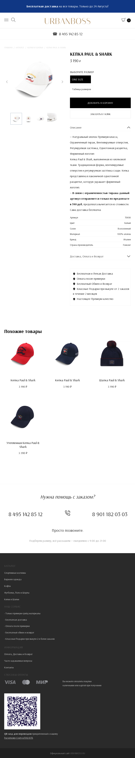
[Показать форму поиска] (14, 20)
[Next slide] (62, 82)
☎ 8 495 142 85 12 (67, 33)
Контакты (9, 667)
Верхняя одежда (12, 579)
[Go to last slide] (7, 82)
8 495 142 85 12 (25, 514)
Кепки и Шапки (11, 599)
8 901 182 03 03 (109, 514)
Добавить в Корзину (100, 102)
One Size (77, 79)
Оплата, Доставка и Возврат (18, 654)
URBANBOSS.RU (77, 753)
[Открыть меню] (6, 20)
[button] (16, 118)
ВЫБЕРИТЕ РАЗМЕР (82, 72)
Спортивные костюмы (15, 572)
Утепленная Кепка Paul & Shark (23, 445)
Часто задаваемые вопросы (18, 660)
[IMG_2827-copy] (34, 81)
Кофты (7, 586)
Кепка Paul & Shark (23, 380)
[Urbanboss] (67, 21)
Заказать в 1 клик (100, 114)
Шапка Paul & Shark (112, 380)
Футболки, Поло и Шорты (16, 592)
